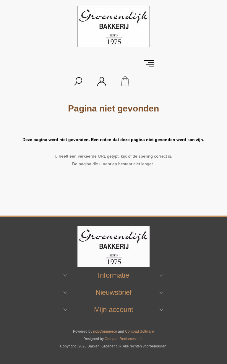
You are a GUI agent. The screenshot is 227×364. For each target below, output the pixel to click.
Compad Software (139, 331)
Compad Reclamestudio (124, 339)
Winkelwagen (125, 81)
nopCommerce (105, 331)
